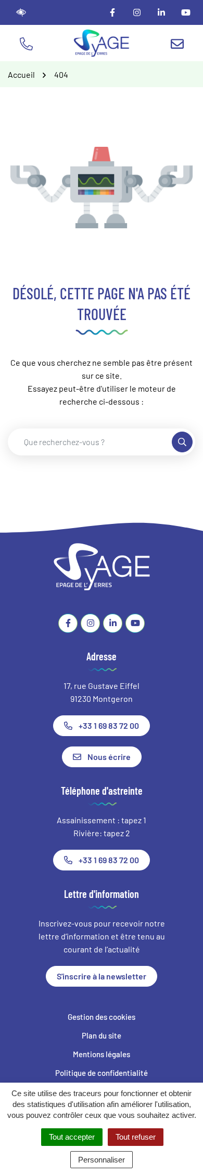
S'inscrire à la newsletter (101, 976)
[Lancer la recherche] (182, 442)
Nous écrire (109, 757)
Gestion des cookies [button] (101, 1016)
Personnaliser (101, 1159)
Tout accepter (72, 1136)
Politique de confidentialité (101, 1072)
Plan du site (101, 1035)
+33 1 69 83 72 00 (109, 725)
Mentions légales (101, 1054)
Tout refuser (136, 1136)
